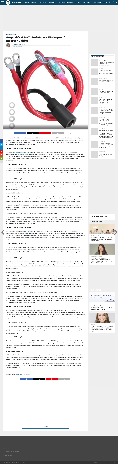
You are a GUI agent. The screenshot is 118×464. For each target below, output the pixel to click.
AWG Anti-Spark (25, 374)
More (105, 2)
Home (27, 2)
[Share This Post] (33, 133)
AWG (17, 374)
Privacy (108, 462)
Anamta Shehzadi (18, 44)
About (96, 462)
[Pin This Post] (45, 133)
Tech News (42, 2)
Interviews (86, 2)
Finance (77, 2)
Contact (102, 462)
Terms (113, 462)
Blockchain (52, 2)
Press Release (96, 2)
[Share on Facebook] (20, 133)
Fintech (33, 2)
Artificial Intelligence (66, 2)
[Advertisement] (59, 18)
